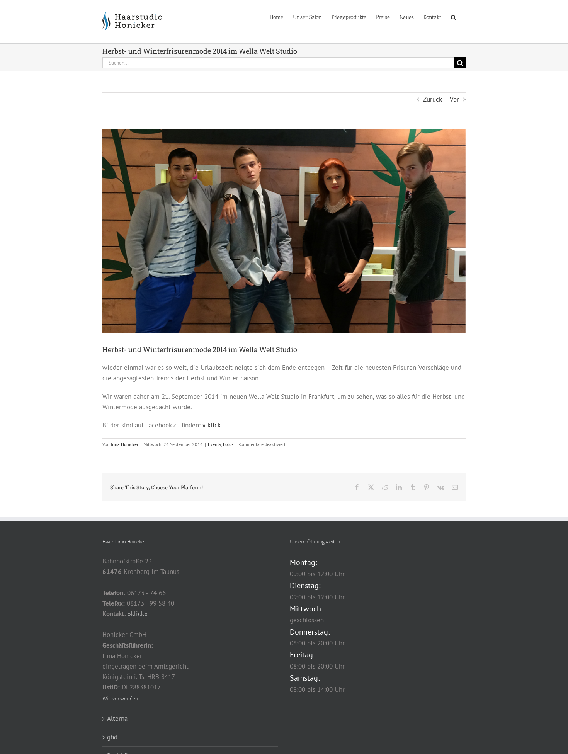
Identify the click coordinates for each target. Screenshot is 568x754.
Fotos (228, 444)
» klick (211, 425)
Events (214, 444)
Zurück (432, 99)
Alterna (117, 718)
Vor (454, 99)
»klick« (137, 613)
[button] (453, 16)
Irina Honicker (124, 444)
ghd (112, 737)
